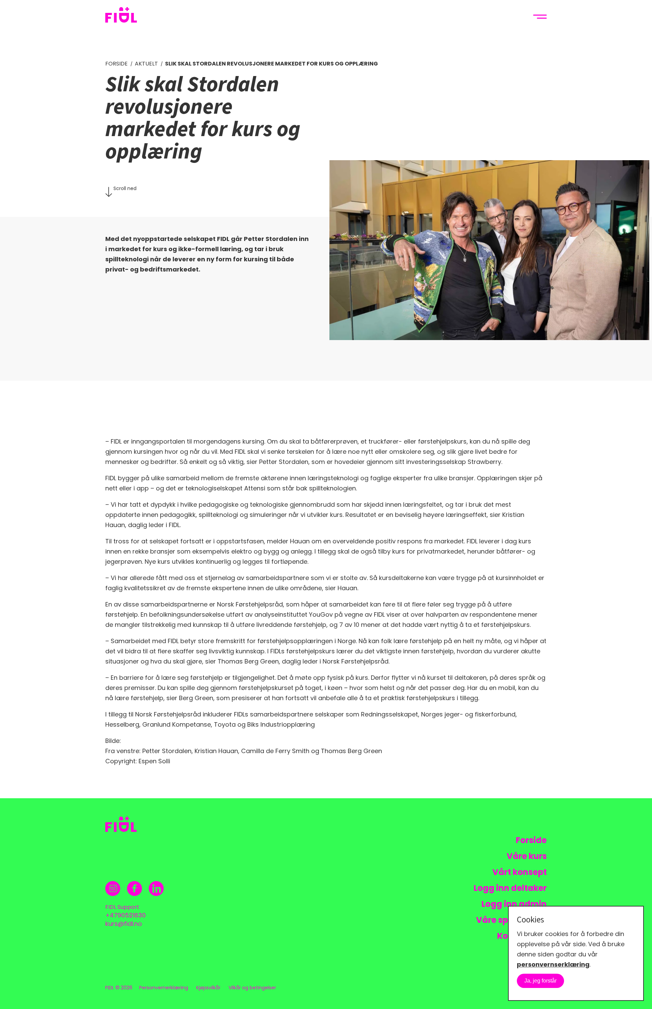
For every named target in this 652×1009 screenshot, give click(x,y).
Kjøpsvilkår (208, 987)
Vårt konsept (519, 872)
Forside (116, 64)
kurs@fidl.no (123, 923)
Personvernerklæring (163, 987)
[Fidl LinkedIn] (156, 888)
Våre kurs (527, 856)
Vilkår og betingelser (252, 987)
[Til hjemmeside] (126, 16)
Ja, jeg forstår (540, 981)
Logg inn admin (514, 904)
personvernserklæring (553, 964)
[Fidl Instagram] (112, 888)
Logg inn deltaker (510, 888)
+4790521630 (125, 915)
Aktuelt (146, 64)
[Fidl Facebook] (134, 888)
